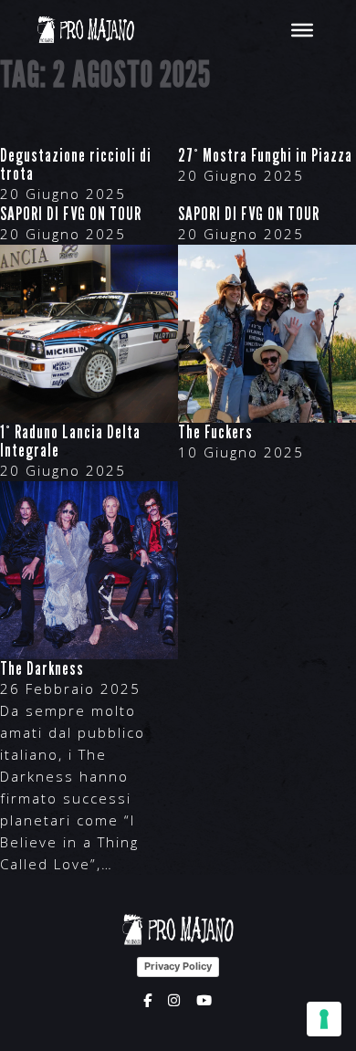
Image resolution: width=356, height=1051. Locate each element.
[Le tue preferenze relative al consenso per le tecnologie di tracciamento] (324, 1019)
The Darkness (42, 668)
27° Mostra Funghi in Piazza (265, 155)
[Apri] (302, 29)
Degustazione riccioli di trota (76, 164)
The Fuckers (215, 432)
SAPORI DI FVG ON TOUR (70, 214)
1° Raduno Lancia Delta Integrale (70, 441)
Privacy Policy (178, 966)
